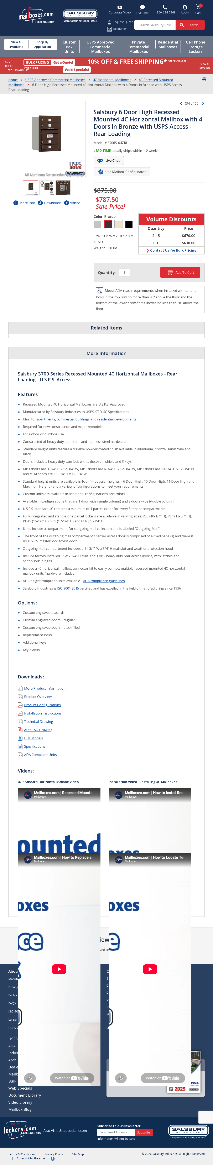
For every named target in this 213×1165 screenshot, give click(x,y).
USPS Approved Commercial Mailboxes (55, 80)
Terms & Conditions (21, 1154)
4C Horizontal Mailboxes (112, 80)
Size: (97, 236)
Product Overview (38, 696)
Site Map (78, 1154)
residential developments (116, 419)
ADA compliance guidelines (104, 581)
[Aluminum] (98, 224)
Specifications (34, 746)
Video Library (20, 1102)
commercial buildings (73, 419)
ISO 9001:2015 (68, 588)
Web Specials (20, 1088)
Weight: (99, 248)
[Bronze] (108, 224)
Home (13, 80)
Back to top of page (9, 66)
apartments (46, 419)
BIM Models (33, 738)
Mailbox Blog (20, 1109)
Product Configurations (42, 705)
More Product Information (45, 688)
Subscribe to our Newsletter (118, 1126)
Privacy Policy (54, 1154)
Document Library (24, 1095)
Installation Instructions (43, 713)
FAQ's (12, 1003)
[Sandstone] (118, 224)
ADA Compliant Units (40, 754)
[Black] (129, 224)
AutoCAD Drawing (38, 730)
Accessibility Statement (32, 1158)
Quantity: (107, 272)
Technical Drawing (38, 721)
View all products (204, 65)
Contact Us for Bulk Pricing (173, 250)
